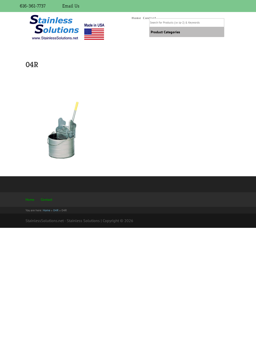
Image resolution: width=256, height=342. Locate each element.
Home (136, 18)
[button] (165, 32)
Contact (46, 199)
